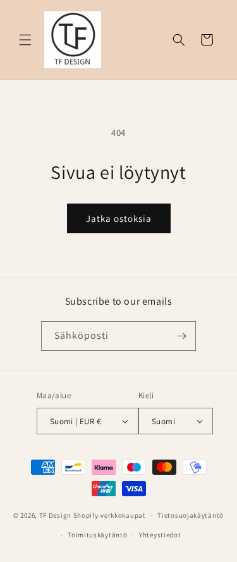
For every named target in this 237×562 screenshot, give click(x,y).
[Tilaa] (181, 336)
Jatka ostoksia (119, 218)
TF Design (55, 515)
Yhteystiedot (160, 534)
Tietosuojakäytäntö (190, 515)
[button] (25, 40)
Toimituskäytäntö (97, 534)
